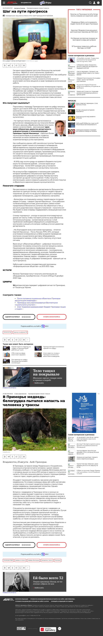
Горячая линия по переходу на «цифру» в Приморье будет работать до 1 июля (21, 348)
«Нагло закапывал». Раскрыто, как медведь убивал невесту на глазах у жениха (88, 73)
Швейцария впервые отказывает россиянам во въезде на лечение (86, 130)
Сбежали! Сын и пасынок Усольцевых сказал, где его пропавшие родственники (88, 79)
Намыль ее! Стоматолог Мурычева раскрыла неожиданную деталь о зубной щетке (87, 93)
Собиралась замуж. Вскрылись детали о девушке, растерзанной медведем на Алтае (87, 66)
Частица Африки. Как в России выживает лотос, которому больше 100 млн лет (88, 452)
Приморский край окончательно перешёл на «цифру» (53, 347)
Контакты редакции (21, 599)
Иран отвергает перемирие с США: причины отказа (87, 104)
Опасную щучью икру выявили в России (85, 117)
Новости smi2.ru (9, 388)
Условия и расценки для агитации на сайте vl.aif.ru (32, 601)
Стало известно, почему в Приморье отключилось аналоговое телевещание (51, 354)
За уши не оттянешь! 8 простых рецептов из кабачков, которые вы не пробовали (88, 86)
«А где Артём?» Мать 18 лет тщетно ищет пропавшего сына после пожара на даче (87, 439)
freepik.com (6, 452)
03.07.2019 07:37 (7, 8)
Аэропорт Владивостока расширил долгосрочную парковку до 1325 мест (84, 31)
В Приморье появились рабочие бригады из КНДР (84, 47)
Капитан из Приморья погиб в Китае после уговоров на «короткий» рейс (84, 15)
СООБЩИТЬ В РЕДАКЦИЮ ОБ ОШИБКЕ (62, 601)
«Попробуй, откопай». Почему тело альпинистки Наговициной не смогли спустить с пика (88, 59)
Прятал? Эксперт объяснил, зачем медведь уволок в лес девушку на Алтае (87, 465)
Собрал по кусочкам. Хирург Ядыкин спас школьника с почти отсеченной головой (88, 472)
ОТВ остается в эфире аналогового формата (18, 354)
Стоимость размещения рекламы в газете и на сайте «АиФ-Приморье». (52, 599)
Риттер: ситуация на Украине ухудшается (85, 110)
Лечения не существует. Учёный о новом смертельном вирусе (87, 458)
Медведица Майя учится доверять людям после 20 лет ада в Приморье (84, 23)
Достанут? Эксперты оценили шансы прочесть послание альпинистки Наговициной (88, 445)
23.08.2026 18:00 (8, 393)
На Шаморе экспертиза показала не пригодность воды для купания (84, 39)
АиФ (36, 61)
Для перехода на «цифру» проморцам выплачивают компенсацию (19, 361)
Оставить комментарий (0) (51, 317)
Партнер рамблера (32, 628)
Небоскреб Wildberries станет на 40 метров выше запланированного (87, 124)
